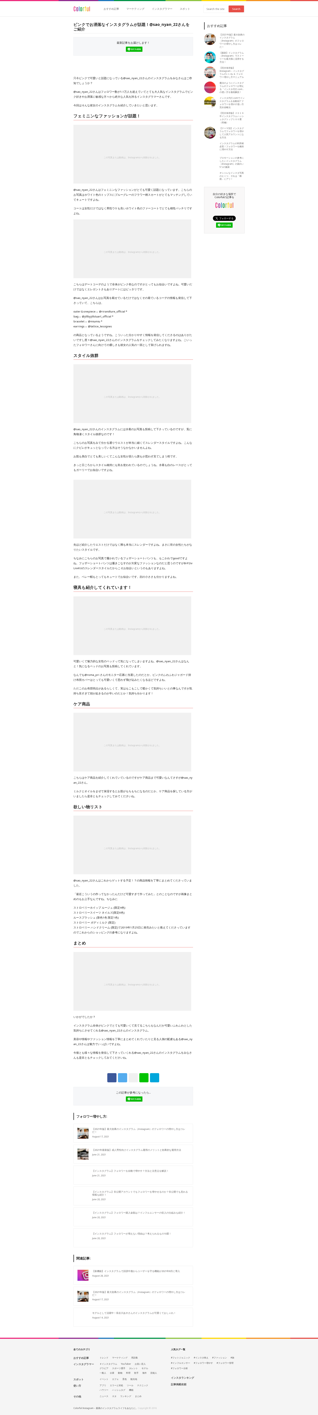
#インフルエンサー (180, 1363)
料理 (128, 1373)
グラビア (104, 1368)
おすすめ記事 (111, 8)
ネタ (114, 1396)
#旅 (232, 1357)
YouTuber (126, 1364)
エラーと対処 (116, 1385)
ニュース (104, 1396)
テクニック (142, 1385)
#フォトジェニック (180, 1357)
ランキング (125, 1396)
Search (236, 9)
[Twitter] (122, 1077)
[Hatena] (154, 1077)
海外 (144, 1373)
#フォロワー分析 (179, 1368)
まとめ (138, 1396)
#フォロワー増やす (203, 1363)
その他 (77, 1396)
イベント (104, 1379)
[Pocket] (133, 1077)
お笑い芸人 (140, 1364)
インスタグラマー (162, 8)
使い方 (77, 1385)
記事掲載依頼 (178, 1384)
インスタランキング (182, 1377)
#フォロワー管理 (225, 1363)
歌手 (136, 1373)
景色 (124, 1379)
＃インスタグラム (108, 1364)
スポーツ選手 (118, 1368)
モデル (145, 1368)
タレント (133, 1368)
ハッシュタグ (118, 1390)
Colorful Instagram (81, 9)
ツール (130, 1385)
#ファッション (219, 1357)
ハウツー (104, 1390)
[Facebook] (111, 1077)
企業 (112, 1373)
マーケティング (135, 8)
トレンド (104, 1357)
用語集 (134, 1357)
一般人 (103, 1373)
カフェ (115, 1379)
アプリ (103, 1385)
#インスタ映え (201, 1357)
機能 (131, 1390)
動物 (120, 1373)
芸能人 (153, 1373)
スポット (185, 8)
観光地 (133, 1379)
